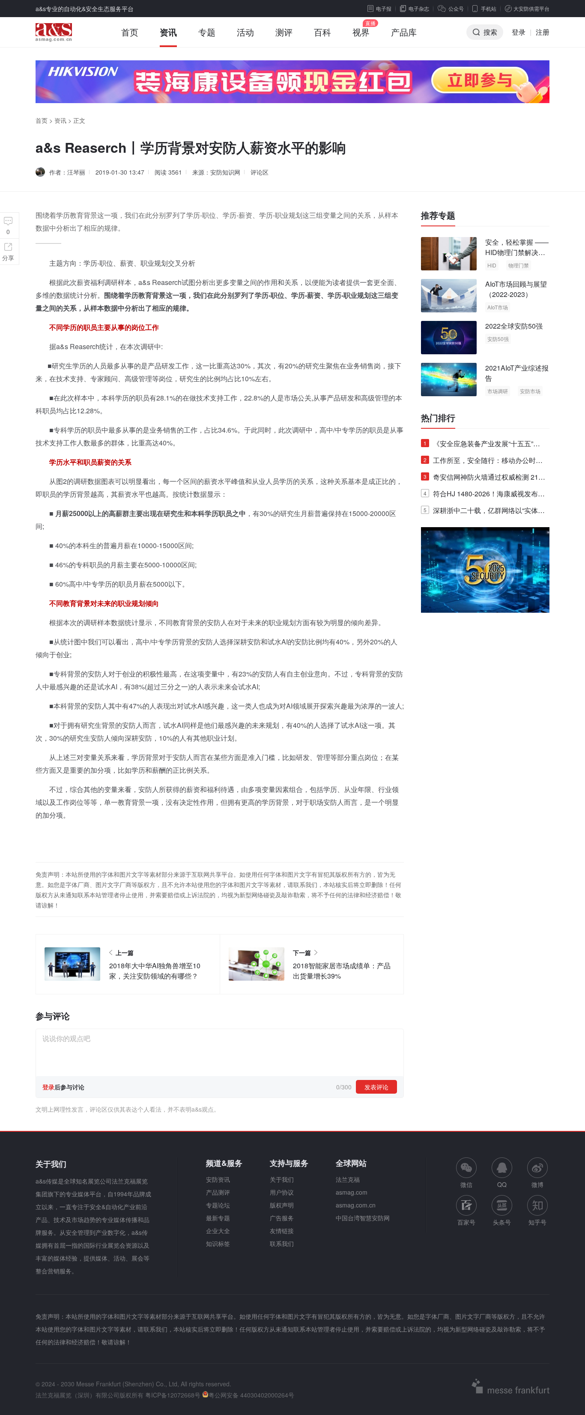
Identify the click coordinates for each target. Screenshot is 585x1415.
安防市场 (530, 391)
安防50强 (498, 338)
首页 (129, 32)
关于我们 (282, 1179)
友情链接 (282, 1230)
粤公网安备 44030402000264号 (251, 1395)
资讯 (168, 32)
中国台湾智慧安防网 (363, 1217)
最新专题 (218, 1217)
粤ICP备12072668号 (172, 1395)
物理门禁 (518, 265)
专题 (206, 32)
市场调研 (497, 391)
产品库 (404, 32)
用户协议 (282, 1192)
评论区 (260, 172)
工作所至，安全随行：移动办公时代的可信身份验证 (483, 462)
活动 (245, 32)
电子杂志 (419, 8)
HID (491, 265)
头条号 (502, 1222)
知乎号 (537, 1222)
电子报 (383, 8)
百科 (322, 32)
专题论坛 (218, 1205)
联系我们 (282, 1243)
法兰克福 (348, 1179)
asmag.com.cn (356, 1205)
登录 (518, 32)
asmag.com (351, 1192)
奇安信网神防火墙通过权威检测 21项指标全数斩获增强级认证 (484, 478)
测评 (283, 32)
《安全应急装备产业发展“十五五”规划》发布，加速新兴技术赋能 (482, 445)
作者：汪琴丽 (67, 172)
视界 (361, 32)
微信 (466, 1173)
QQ (502, 1184)
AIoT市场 (497, 307)
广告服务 (282, 1217)
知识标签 (218, 1243)
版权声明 (282, 1205)
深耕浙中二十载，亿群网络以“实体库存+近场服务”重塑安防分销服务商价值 (484, 512)
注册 (542, 32)
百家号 (466, 1222)
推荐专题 (438, 215)
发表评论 (376, 1087)
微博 (537, 1184)
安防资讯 (218, 1179)
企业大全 (218, 1230)
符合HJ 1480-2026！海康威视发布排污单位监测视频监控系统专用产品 (484, 495)
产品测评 (218, 1192)
